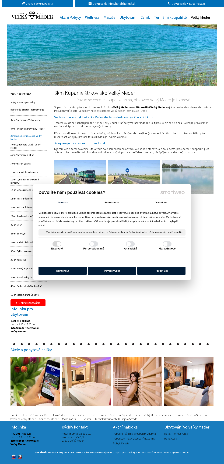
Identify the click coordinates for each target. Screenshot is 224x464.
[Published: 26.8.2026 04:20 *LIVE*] (49, 452)
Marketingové (167, 248)
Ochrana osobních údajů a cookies (166, 232)
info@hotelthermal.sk (24, 328)
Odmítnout (62, 270)
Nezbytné (57, 248)
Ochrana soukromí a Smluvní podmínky (128, 232)
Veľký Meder (18, 331)
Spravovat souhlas (180, 452)
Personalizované (93, 248)
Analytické (130, 248)
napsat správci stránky (125, 452)
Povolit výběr (112, 270)
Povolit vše (161, 270)
